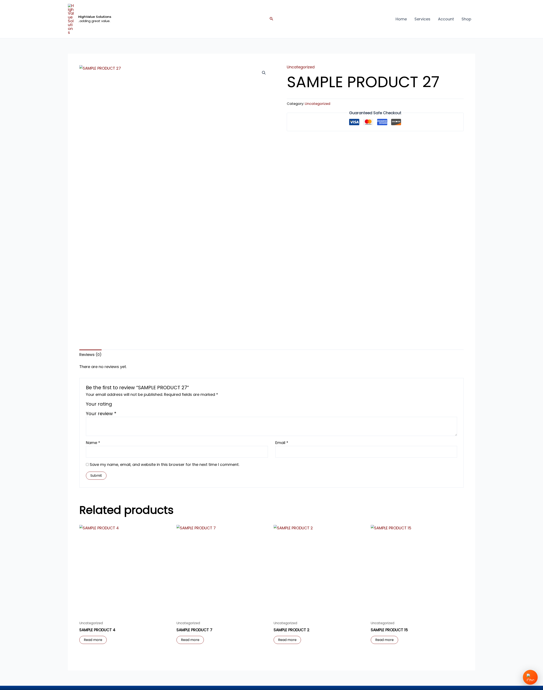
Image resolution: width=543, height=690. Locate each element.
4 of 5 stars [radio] (133, 405)
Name (93, 442)
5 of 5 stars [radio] (139, 405)
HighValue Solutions (94, 17)
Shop (466, 19)
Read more (93, 639)
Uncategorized (301, 67)
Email (281, 442)
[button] (271, 19)
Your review (101, 413)
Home (401, 19)
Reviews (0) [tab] (90, 354)
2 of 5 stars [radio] (122, 405)
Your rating (99, 404)
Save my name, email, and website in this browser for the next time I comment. (164, 464)
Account (446, 19)
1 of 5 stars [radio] (116, 405)
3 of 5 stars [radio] (128, 405)
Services (422, 19)
